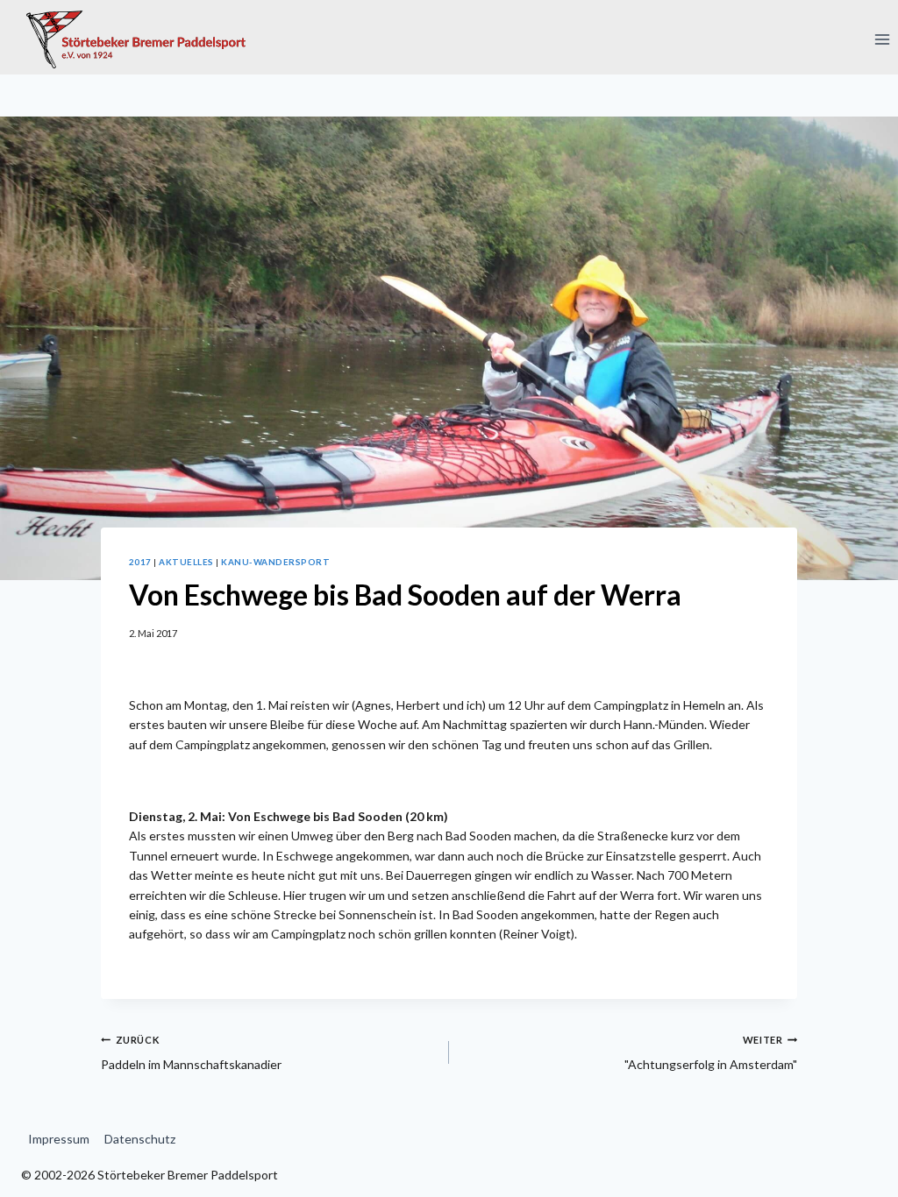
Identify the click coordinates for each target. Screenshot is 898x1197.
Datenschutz (139, 1138)
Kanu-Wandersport (275, 561)
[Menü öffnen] (882, 39)
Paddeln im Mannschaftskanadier (191, 1053)
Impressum (58, 1138)
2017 (140, 561)
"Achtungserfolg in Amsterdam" (710, 1053)
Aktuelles (186, 561)
